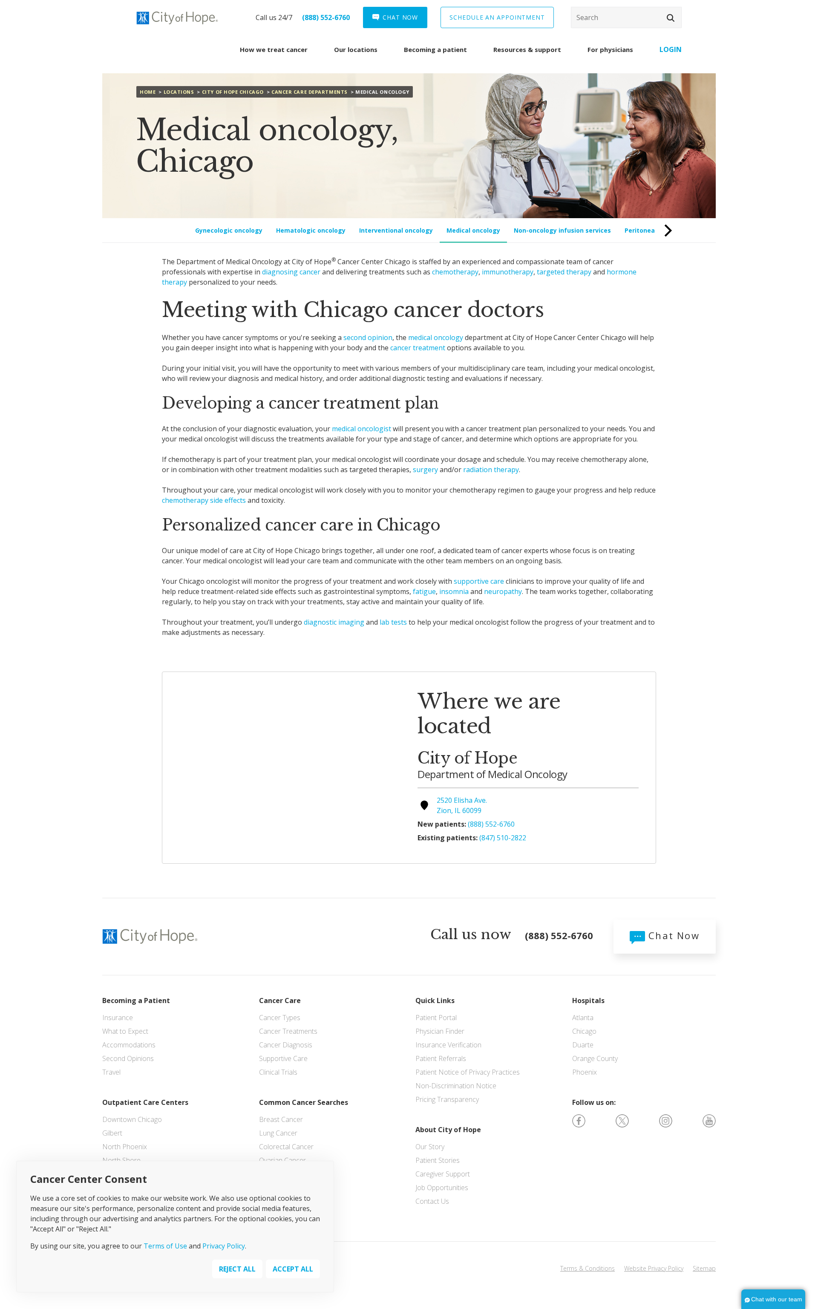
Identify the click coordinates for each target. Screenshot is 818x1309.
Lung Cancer (278, 1133)
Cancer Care (280, 1000)
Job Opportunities (441, 1187)
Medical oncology (473, 230)
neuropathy (503, 591)
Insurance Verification (448, 1045)
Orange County (595, 1058)
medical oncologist (361, 428)
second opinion (367, 337)
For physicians (610, 49)
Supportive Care (283, 1058)
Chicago (584, 1031)
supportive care (479, 581)
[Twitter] (622, 1120)
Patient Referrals (440, 1058)
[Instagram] (665, 1120)
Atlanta (582, 1017)
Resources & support (527, 49)
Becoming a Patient (136, 1000)
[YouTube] (709, 1120)
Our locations (355, 49)
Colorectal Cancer (286, 1146)
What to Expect (125, 1031)
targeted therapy (564, 272)
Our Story (429, 1146)
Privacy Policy (223, 1246)
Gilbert (112, 1133)
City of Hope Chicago (233, 92)
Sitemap (704, 1268)
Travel (111, 1072)
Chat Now (672, 935)
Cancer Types (279, 1017)
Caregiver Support (442, 1174)
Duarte (582, 1045)
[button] (670, 18)
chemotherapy (455, 272)
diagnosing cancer (291, 272)
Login (671, 49)
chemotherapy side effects (204, 500)
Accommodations (129, 1045)
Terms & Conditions (587, 1268)
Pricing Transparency (447, 1099)
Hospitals (588, 1000)
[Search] (626, 17)
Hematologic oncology (311, 230)
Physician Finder (439, 1031)
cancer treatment (417, 347)
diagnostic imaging (334, 622)
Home (148, 92)
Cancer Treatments (288, 1031)
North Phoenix (124, 1146)
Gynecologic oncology (228, 230)
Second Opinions (128, 1058)
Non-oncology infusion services (562, 230)
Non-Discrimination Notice (455, 1085)
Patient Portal (436, 1017)
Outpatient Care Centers (145, 1102)
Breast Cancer (281, 1119)
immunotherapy (507, 272)
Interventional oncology (396, 230)
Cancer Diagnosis (285, 1045)
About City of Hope (448, 1129)
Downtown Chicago (132, 1119)
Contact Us (432, 1201)
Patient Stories (437, 1160)
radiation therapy (491, 469)
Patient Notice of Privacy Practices (467, 1072)
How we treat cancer (274, 49)
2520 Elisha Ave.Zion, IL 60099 (462, 805)
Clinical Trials (278, 1072)
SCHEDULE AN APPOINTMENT (497, 17)
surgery (425, 469)
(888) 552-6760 (326, 17)
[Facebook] (578, 1120)
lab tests (393, 622)
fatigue (424, 591)
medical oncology (435, 337)
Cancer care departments (309, 92)
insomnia (454, 591)
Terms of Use (165, 1246)
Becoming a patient (435, 49)
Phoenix (584, 1072)
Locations (179, 92)
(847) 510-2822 (502, 837)
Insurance (117, 1017)
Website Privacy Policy (653, 1268)
